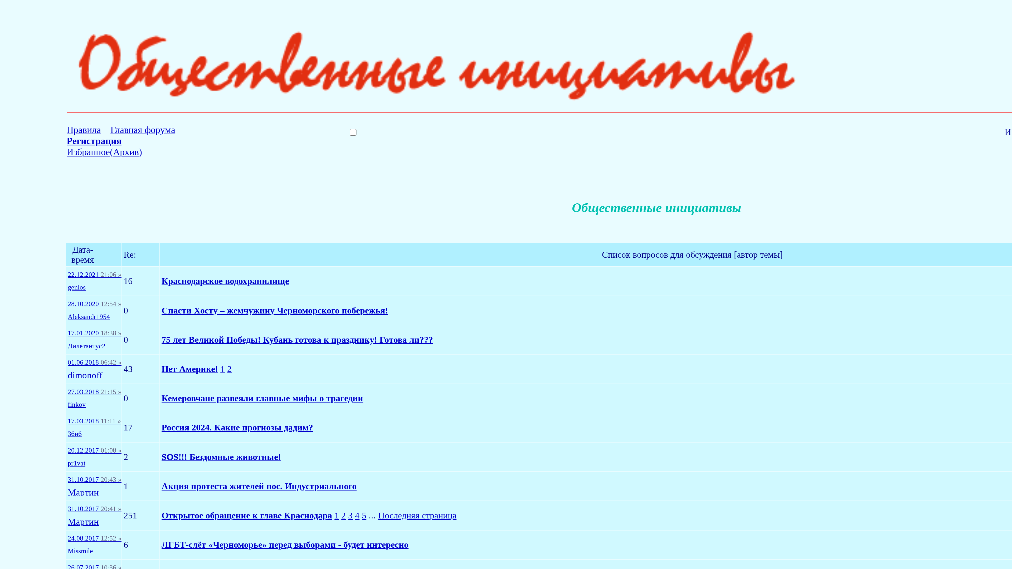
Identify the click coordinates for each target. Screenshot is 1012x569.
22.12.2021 (94, 274)
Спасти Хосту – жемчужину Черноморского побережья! (275, 310)
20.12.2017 (94, 450)
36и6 (75, 434)
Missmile (80, 551)
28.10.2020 (94, 304)
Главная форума (142, 130)
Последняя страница (417, 515)
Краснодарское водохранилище (225, 281)
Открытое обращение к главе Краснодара (247, 515)
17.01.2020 (94, 333)
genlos (77, 287)
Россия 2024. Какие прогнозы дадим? (237, 427)
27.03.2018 (94, 392)
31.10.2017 (94, 479)
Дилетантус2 (86, 346)
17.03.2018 (94, 421)
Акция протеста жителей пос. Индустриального (259, 486)
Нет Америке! (190, 369)
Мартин (83, 493)
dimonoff (85, 375)
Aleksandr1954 (89, 317)
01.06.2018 (94, 362)
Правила (84, 130)
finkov (77, 404)
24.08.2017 (94, 538)
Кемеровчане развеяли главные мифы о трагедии (262, 398)
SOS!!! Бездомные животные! (221, 457)
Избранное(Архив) (104, 152)
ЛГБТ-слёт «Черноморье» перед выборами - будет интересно (285, 545)
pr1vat (76, 463)
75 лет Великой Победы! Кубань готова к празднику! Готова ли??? (297, 340)
